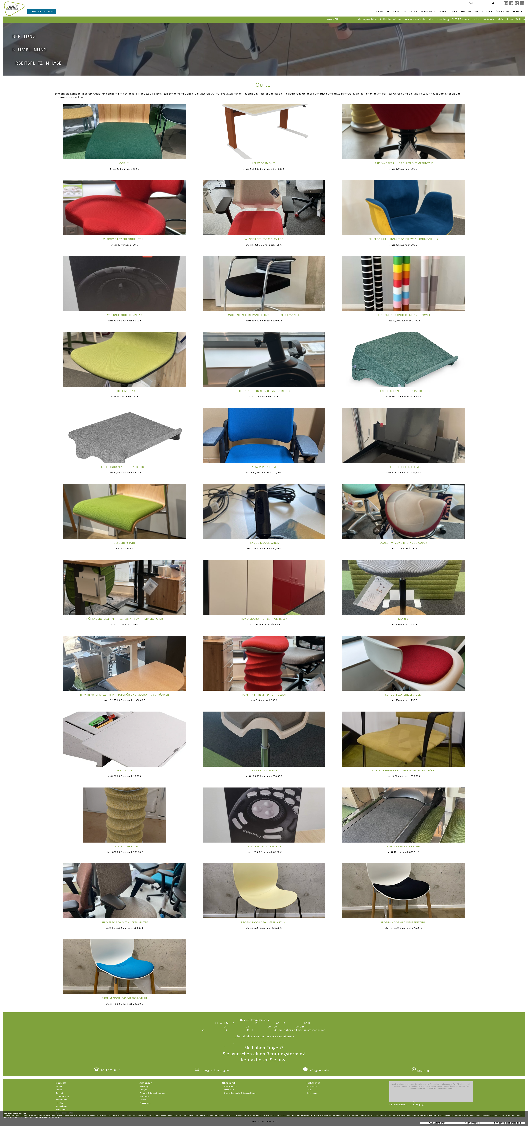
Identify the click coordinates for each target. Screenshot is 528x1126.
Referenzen (428, 11)
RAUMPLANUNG (29, 50)
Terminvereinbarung (41, 11)
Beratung (144, 1087)
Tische (59, 1090)
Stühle (59, 1087)
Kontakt (518, 11)
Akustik (59, 1103)
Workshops (144, 1096)
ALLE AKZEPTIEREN (437, 1123)
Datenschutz (312, 1087)
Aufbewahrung (62, 1096)
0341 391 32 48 (110, 1070)
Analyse (143, 1090)
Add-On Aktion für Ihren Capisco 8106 (248, 19)
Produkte (393, 11)
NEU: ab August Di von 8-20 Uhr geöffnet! (98, 19)
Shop (489, 11)
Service (143, 1100)
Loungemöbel (62, 1110)
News (379, 11)
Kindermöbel (62, 1100)
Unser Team (229, 1090)
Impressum (312, 1093)
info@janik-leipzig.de (215, 1070)
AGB (309, 1090)
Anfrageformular (318, 1070)
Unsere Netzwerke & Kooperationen (240, 1093)
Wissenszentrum (472, 11)
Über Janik (503, 11)
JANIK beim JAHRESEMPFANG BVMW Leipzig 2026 (313, 19)
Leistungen (410, 11)
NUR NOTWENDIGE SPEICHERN (507, 1123)
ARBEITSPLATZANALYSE (37, 63)
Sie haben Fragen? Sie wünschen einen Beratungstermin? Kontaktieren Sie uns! (264, 1054)
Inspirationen (448, 11)
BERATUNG (24, 36)
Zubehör (60, 1093)
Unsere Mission (230, 1087)
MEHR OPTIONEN (472, 1123)
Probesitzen (145, 1103)
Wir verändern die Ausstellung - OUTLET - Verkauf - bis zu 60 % (179, 19)
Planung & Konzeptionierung (153, 1093)
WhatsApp (423, 1070)
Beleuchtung (62, 1106)
